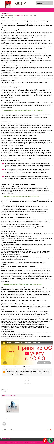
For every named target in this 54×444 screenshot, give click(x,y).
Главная (3, 13)
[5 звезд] (36, 15)
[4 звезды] (34, 15)
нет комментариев (19, 15)
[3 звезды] (33, 15)
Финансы (8, 13)
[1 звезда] (30, 15)
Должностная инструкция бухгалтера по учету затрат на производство (12, 409)
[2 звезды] (31, 15)
